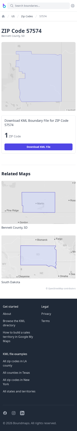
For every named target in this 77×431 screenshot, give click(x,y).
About (7, 314)
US (13, 16)
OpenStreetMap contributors (62, 288)
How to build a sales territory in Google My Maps (18, 336)
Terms (45, 321)
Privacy (46, 314)
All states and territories (19, 391)
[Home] (3, 16)
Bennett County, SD (13, 36)
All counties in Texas (16, 373)
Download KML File (38, 147)
